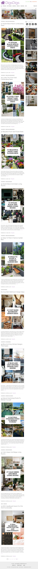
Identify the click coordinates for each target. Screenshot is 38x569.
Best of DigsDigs (9, 6)
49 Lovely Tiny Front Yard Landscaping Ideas (9, 78)
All (1, 6)
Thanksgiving (34, 1)
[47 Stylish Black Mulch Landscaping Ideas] (12, 62)
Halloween (28, 1)
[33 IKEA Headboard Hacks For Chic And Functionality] (12, 544)
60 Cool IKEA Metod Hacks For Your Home (30, 82)
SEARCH (36, 6)
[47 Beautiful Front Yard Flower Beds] (12, 168)
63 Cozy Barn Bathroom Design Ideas (12, 292)
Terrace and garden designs (10, 21)
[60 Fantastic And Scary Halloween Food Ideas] (31, 89)
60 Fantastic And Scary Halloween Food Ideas (31, 93)
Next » (17, 559)
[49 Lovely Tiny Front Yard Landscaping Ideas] (12, 116)
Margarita (12, 72)
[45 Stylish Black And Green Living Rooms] (12, 222)
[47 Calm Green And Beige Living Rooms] (12, 490)
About (24, 565)
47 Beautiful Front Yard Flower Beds (12, 131)
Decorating (14, 6)
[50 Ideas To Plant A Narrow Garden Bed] (12, 276)
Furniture (18, 6)
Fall (31, 1)
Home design (22, 6)
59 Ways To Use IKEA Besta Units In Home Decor (30, 59)
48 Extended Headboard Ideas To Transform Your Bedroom (30, 18)
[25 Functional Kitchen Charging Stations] (31, 33)
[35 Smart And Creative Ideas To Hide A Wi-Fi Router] (31, 101)
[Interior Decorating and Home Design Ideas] (10, 4)
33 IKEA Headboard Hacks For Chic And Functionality (12, 507)
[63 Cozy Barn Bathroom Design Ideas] (12, 328)
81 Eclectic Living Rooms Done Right (30, 71)
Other (26, 6)
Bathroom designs (4, 289)
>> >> (17, 69)
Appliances (4, 6)
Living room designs (9, 181)
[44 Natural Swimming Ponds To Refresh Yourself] (12, 436)
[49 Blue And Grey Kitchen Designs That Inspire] (12, 382)
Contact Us (14, 565)
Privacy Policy (19, 565)
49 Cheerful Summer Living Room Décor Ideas (7, 17)
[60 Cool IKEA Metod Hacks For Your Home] (31, 78)
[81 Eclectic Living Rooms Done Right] (31, 67)
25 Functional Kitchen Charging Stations (31, 37)
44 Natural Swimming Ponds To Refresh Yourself (11, 399)
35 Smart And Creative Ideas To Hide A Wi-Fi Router (30, 104)
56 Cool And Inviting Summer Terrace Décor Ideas (18, 18)
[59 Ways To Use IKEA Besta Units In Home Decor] (31, 55)
